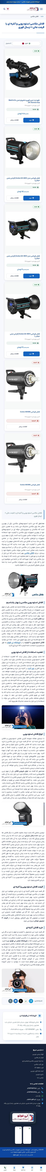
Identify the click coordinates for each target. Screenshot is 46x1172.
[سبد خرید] (7, 9)
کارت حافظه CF (39, 1068)
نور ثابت (31, 668)
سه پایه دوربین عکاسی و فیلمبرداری (32, 1061)
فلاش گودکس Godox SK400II (30, 412)
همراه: (33, 1100)
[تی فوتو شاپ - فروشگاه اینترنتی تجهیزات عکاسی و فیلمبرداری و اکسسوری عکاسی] (33, 9)
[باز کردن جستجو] (4, 9)
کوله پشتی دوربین (37, 1054)
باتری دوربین (39, 1074)
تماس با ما (40, 1078)
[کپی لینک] (10, 1001)
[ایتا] (26, 1001)
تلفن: (33, 1088)
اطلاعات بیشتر (14, 120)
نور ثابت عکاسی (38, 1064)
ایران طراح (16, 1155)
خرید (30, 120)
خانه (42, 16)
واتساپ (38, 1096)
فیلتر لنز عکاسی (38, 1058)
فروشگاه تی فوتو (13, 643)
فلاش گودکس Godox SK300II (30, 485)
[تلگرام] (31, 1001)
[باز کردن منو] (41, 9)
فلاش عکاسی (29, 553)
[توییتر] (21, 1001)
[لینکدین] (15, 1001)
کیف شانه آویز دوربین (36, 1071)
